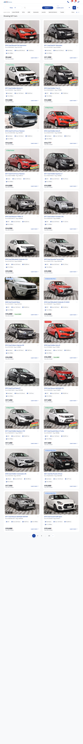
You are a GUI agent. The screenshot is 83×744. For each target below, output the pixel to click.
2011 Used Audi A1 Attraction (53, 45)
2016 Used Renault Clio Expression (15, 45)
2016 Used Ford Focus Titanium (15, 131)
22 (49, 535)
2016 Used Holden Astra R (52, 131)
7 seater (62, 12)
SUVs (23, 12)
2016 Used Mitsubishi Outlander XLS (16, 259)
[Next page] (53, 535)
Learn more (34, 58)
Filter (11, 8)
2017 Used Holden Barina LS (14, 88)
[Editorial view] (77, 7)
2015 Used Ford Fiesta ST (13, 388)
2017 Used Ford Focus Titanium (15, 174)
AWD (29, 12)
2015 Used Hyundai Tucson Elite (54, 259)
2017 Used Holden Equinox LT (53, 174)
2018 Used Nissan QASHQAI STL (54, 388)
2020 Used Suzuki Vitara (12, 302)
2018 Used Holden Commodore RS (15, 474)
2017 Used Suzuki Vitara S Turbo (54, 431)
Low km (44, 12)
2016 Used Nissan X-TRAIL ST (14, 216)
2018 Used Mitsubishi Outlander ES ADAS (56, 302)
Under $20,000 (15, 12)
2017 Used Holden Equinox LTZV (15, 431)
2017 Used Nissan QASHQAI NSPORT (16, 517)
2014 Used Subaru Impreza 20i (14, 345)
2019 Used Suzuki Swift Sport (53, 517)
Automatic (36, 12)
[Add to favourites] (38, 45)
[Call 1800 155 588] (68, 2)
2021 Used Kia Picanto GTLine (53, 474)
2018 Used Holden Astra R (52, 345)
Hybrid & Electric (53, 12)
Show (73, 12)
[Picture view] (74, 7)
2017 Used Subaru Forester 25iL (54, 216)
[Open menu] (78, 2)
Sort (58, 6)
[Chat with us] (75, 2)
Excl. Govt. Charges (10, 58)
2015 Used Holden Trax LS (52, 88)
